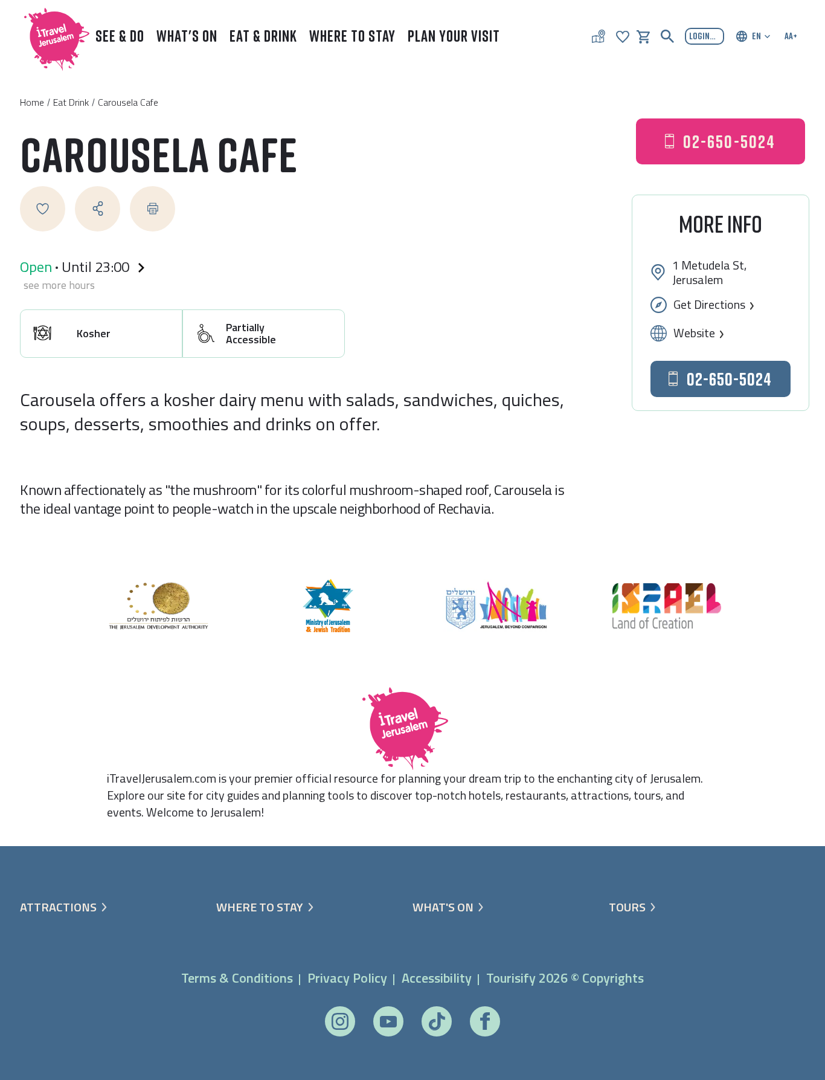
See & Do (119, 36)
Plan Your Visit (454, 36)
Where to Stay (352, 36)
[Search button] (667, 36)
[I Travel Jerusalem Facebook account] (484, 1021)
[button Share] (97, 208)
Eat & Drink (263, 36)
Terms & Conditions (237, 978)
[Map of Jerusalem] (598, 36)
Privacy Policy (347, 978)
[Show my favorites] (622, 36)
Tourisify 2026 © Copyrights (565, 978)
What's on (442, 907)
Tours (627, 907)
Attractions (58, 907)
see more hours (59, 285)
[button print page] (152, 208)
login (699, 36)
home (32, 102)
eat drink (71, 102)
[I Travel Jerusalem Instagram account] (340, 1021)
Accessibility (437, 978)
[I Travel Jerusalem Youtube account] (388, 1021)
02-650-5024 (729, 141)
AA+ (791, 36)
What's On (186, 36)
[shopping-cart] (643, 36)
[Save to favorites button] (42, 208)
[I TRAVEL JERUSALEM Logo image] (51, 36)
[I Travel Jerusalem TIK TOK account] (436, 1021)
